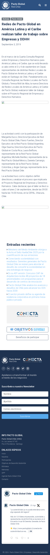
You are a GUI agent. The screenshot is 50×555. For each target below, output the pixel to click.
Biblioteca (5, 466)
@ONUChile (27, 519)
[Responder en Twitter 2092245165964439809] (12, 538)
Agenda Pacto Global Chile (11, 476)
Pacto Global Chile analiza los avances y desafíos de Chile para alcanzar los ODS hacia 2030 (27, 288)
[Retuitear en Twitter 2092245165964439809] (17, 538)
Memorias (5, 470)
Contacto (5, 479)
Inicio (4, 454)
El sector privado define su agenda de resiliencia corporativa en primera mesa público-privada (26, 297)
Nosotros (5, 457)
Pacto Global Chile (19, 505)
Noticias (6, 19)
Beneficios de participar (27, 337)
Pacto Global (17, 19)
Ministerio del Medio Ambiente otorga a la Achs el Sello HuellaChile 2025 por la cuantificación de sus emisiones (27, 252)
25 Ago (33, 505)
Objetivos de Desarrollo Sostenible (14, 463)
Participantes (6, 460)
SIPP (3, 473)
